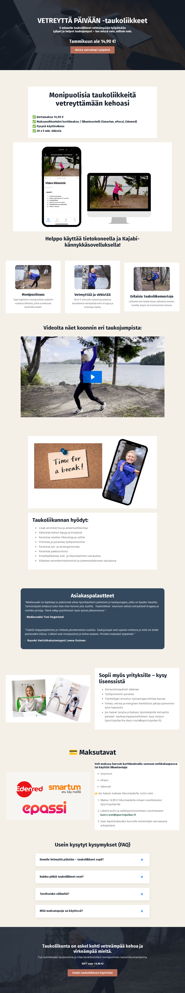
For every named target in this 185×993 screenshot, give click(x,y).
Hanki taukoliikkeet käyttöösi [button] (92, 972)
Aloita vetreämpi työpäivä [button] (92, 49)
